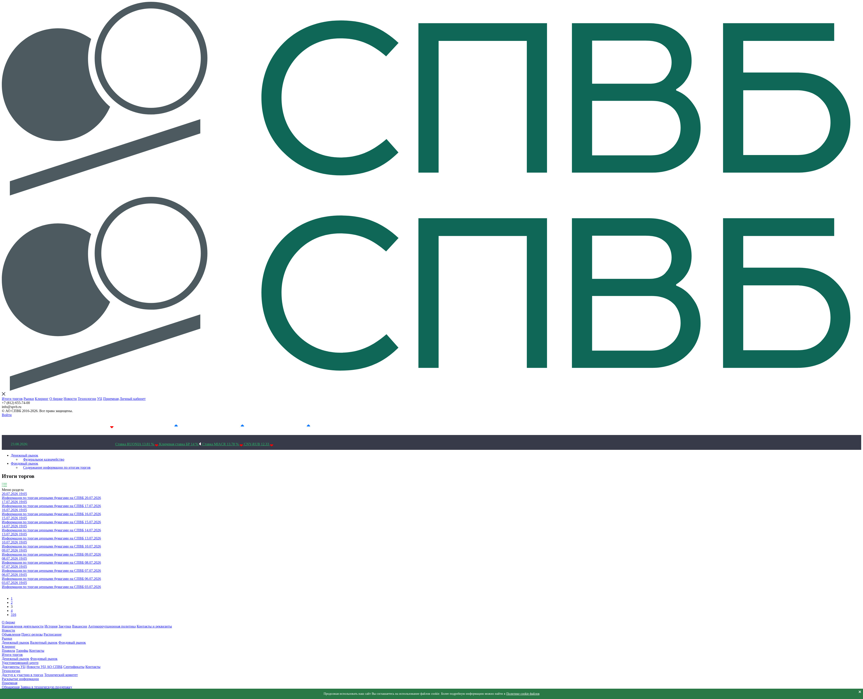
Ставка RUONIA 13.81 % (135, 444)
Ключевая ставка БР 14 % (179, 444)
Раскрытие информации (20, 679)
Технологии (87, 399)
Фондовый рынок (24, 463)
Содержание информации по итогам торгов (57, 467)
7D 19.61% (165, 426)
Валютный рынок (44, 642)
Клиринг (42, 399)
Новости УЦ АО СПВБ (44, 667)
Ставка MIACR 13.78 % (221, 444)
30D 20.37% (297, 426)
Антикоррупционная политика (112, 626)
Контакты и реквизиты (154, 626)
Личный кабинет (133, 399)
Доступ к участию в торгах (22, 675)
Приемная (111, 399)
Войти (7, 415)
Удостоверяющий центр (20, 663)
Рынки (29, 399)
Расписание (53, 634)
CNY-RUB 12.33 (257, 444)
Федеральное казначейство (43, 459)
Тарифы (22, 650)
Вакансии (79, 626)
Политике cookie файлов (523, 693)
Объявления (11, 634)
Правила (8, 650)
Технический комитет (61, 675)
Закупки (64, 626)
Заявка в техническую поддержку (46, 687)
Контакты (36, 650)
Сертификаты (74, 667)
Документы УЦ (14, 667)
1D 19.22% (101, 426)
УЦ (99, 399)
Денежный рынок (24, 455)
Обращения (11, 687)
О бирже (56, 399)
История (51, 626)
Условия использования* (371, 426)
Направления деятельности (23, 626)
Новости (70, 399)
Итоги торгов (12, 399)
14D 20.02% (231, 426)
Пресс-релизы (32, 634)
